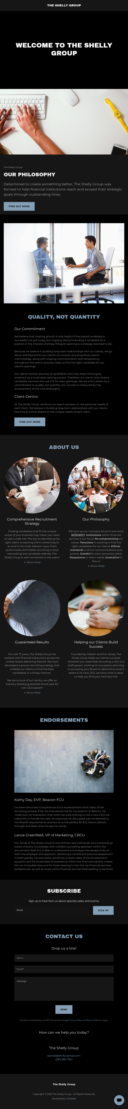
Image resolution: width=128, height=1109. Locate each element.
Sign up (103, 910)
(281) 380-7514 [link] (64, 1059)
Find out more (19, 206)
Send (63, 1009)
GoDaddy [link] (71, 1098)
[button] (32, 562)
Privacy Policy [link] (75, 1020)
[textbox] (51, 910)
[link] (64, 5)
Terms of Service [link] (94, 1020)
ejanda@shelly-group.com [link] (63, 1055)
